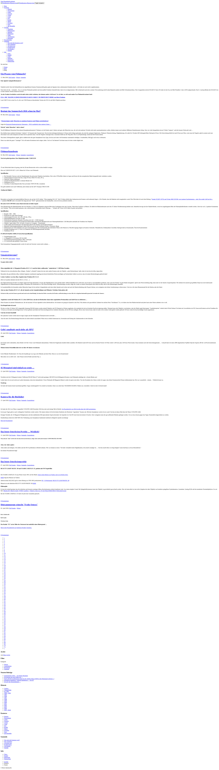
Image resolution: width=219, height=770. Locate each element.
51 (4, 616)
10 (4, 553)
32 (4, 587)
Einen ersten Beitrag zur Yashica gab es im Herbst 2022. (53, 474)
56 (4, 624)
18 (4, 565)
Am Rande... (7, 746)
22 (4, 571)
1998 (5, 699)
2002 (5, 705)
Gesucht (6, 721)
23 (4, 573)
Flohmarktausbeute (9, 151)
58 (4, 627)
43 (4, 604)
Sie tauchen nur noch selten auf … (13, 677)
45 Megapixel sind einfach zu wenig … (17, 368)
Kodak (6, 727)
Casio (5, 724)
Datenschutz (7, 759)
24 (4, 574)
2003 (5, 707)
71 (4, 647)
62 (4, 633)
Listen (5, 719)
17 (4, 564)
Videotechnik (7, 690)
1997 (5, 697)
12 (4, 556)
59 (4, 628)
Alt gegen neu (8, 743)
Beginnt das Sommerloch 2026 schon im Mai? (21, 111)
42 (4, 602)
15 (4, 561)
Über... (6, 754)
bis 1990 (6, 691)
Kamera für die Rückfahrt (12, 397)
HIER (2, 477)
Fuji (5, 726)
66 (4, 639)
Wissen (18, 77)
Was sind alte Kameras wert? (12, 740)
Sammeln (23, 77)
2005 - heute (7, 710)
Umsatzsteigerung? (9, 255)
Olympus (6, 730)
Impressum (7, 757)
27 (4, 579)
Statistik (6, 748)
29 (4, 582)
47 (4, 610)
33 (4, 588)
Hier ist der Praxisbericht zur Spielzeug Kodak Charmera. (16, 527)
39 (4, 598)
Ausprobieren (30, 155)
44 (4, 605)
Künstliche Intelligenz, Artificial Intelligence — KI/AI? (19, 680)
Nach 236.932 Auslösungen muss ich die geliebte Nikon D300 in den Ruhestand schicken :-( (29, 679)
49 (4, 613)
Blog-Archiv (6, 655)
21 (4, 570)
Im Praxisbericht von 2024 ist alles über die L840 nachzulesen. (79, 409)
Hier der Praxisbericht (6, 420)
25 (4, 576)
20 (4, 568)
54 (4, 621)
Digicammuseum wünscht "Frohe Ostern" (19, 505)
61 (4, 631)
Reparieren (7, 667)
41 (4, 601)
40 (4, 599)
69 (4, 644)
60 (4, 630)
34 (4, 590)
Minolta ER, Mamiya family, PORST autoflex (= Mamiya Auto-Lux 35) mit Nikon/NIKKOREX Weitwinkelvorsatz (34, 491)
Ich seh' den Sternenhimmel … (12, 682)
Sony (5, 732)
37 (4, 594)
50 (4, 614)
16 (4, 562)
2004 (5, 708)
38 (4, 596)
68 (4, 642)
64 (4, 636)
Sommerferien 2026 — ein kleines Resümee (16, 675)
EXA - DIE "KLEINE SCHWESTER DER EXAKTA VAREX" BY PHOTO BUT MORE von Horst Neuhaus (33, 97)
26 (4, 578)
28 (4, 581)
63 (4, 634)
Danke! (6, 756)
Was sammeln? (8, 741)
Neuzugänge (7, 718)
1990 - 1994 (7, 693)
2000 (5, 702)
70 (4, 645)
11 (4, 555)
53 (4, 619)
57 (4, 625)
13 (4, 558)
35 (4, 591)
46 (4, 608)
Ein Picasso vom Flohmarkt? (13, 74)
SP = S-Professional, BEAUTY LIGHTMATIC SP (55, 480)
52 (4, 617)
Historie (6, 716)
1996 (5, 696)
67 (4, 640)
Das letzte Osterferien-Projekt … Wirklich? (20, 432)
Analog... (6, 688)
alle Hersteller (8, 733)
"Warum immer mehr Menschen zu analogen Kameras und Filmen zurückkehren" (25, 121)
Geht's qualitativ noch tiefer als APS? (17, 329)
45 (4, 607)
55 (4, 622)
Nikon (6, 729)
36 (4, 593)
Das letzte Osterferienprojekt (13, 461)
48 (4, 611)
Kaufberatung (8, 744)
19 (4, 567)
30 (4, 584)
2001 (5, 704)
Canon (6, 722)
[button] (6, 7)
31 (4, 585)
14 (4, 559)
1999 (5, 701)
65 (4, 637)
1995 (5, 694)
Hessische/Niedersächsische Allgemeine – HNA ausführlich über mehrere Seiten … (28, 124)
